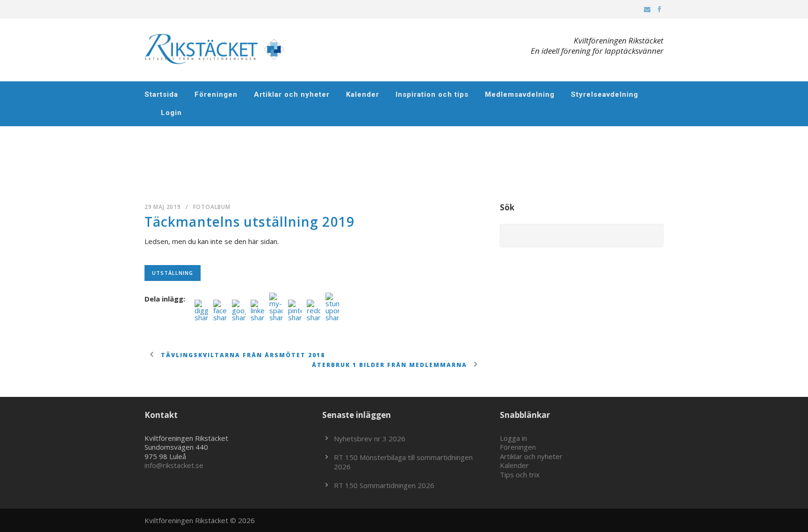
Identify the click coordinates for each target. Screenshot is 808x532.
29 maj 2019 (162, 207)
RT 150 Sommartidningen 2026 (384, 485)
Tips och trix (520, 474)
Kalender (362, 94)
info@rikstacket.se (173, 465)
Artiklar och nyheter (292, 94)
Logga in (513, 438)
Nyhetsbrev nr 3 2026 (369, 438)
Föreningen (216, 94)
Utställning (172, 272)
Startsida (161, 94)
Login (171, 112)
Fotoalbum (212, 207)
